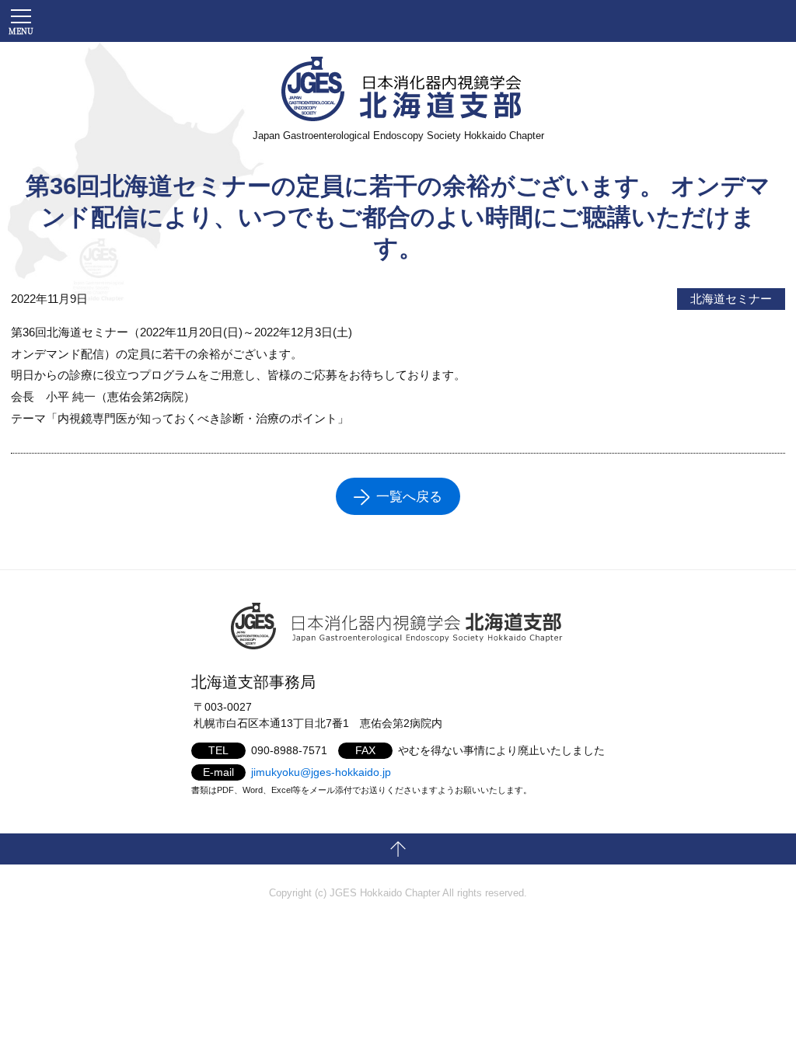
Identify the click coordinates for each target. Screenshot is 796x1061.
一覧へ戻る (409, 496)
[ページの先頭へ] (398, 848)
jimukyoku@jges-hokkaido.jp (321, 772)
